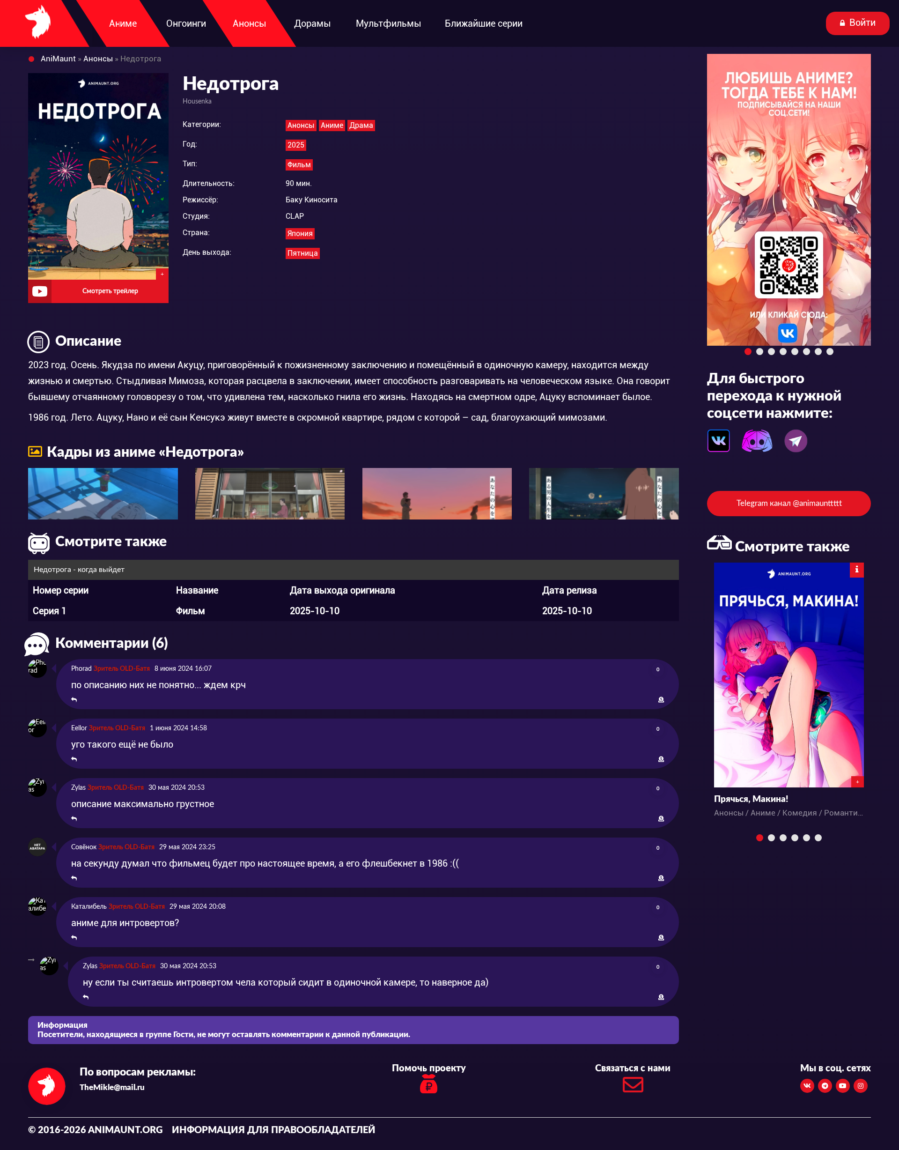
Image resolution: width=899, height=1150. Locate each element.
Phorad (81, 669)
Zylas (78, 788)
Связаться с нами (633, 1068)
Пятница (302, 253)
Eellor (79, 728)
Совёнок (83, 847)
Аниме (332, 125)
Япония (300, 233)
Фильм (299, 164)
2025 (295, 145)
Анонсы (301, 125)
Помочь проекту (429, 1068)
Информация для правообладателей (274, 1130)
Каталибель (89, 907)
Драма (361, 125)
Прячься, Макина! (751, 799)
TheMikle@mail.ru (112, 1087)
